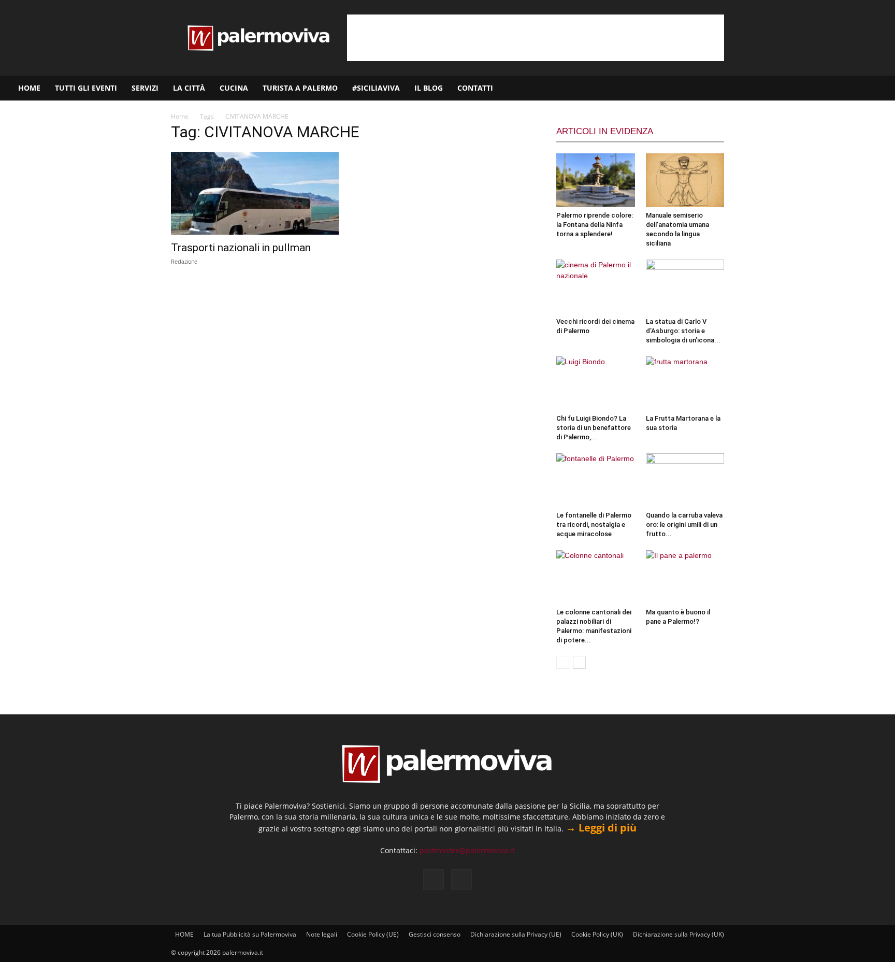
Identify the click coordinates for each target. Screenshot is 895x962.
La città (189, 88)
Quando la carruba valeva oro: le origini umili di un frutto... (684, 524)
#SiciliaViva (376, 88)
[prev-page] (562, 662)
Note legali (321, 934)
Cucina (234, 88)
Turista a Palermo (300, 88)
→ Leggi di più (601, 828)
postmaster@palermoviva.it (467, 850)
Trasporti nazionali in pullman (241, 247)
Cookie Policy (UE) (373, 934)
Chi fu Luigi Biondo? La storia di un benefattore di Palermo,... (593, 427)
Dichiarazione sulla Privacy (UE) (515, 934)
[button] (882, 89)
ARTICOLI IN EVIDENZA (604, 131)
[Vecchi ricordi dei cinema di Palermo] (595, 286)
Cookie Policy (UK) (597, 934)
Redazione (184, 261)
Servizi (145, 88)
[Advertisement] (535, 38)
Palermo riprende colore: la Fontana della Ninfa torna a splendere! (594, 224)
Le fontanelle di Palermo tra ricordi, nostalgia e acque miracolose (593, 524)
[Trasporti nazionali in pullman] (255, 193)
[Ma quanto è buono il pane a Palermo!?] (685, 577)
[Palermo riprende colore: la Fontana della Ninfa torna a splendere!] (595, 180)
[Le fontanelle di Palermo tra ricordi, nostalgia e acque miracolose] (595, 480)
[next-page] (579, 662)
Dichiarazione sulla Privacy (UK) (678, 934)
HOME (29, 88)
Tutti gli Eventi (86, 88)
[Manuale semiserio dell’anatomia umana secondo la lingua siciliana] (685, 180)
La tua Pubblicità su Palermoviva (250, 934)
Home (180, 116)
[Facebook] (836, 88)
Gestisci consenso (434, 934)
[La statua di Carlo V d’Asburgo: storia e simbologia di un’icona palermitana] (685, 286)
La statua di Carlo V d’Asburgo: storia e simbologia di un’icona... (683, 331)
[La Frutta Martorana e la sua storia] (685, 383)
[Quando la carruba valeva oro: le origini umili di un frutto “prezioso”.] (685, 480)
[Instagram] (854, 88)
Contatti (475, 88)
